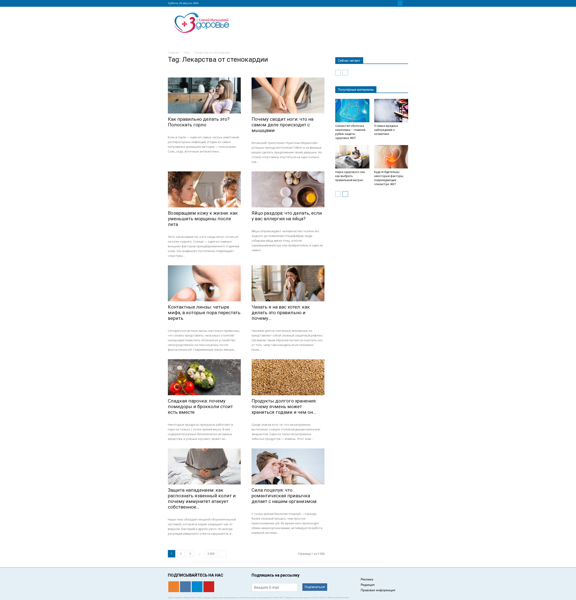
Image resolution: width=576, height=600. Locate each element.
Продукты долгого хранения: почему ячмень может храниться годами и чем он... (284, 406)
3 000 (210, 554)
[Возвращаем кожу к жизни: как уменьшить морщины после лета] (204, 189)
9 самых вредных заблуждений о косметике (386, 130)
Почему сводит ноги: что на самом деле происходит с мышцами (282, 124)
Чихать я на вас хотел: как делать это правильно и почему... (281, 312)
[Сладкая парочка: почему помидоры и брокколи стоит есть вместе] (204, 377)
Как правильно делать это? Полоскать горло (199, 121)
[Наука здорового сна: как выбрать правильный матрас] (352, 156)
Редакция (368, 584)
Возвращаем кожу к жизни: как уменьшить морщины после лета (203, 218)
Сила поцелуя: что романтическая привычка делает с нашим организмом (284, 495)
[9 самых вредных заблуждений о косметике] (391, 110)
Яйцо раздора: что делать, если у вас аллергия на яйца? (287, 215)
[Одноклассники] (389, 3)
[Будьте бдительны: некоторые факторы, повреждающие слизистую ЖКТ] (391, 156)
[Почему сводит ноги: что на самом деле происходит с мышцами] (288, 95)
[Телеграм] (400, 3)
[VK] (394, 3)
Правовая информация (378, 590)
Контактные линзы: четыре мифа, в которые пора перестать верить (204, 312)
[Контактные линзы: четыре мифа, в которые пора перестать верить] (204, 283)
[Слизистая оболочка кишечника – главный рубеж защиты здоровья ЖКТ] (352, 110)
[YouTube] (405, 3)
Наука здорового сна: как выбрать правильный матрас (350, 176)
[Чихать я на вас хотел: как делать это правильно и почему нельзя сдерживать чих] (288, 283)
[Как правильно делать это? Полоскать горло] (204, 95)
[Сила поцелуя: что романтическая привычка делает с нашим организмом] (288, 466)
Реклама (367, 579)
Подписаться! (315, 587)
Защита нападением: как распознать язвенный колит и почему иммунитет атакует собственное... (202, 498)
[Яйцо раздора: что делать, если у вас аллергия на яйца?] (288, 189)
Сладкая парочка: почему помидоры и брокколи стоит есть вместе (200, 406)
